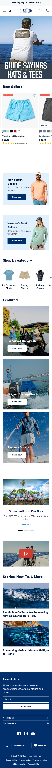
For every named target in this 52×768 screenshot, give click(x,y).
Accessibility (33, 764)
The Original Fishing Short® (15, 136)
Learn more (26, 525)
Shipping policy (19, 764)
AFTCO (21, 756)
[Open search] (10, 11)
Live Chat (42, 746)
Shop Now (17, 348)
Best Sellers (12, 87)
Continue (26, 706)
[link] (8, 279)
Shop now (17, 197)
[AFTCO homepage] (26, 10)
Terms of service (39, 760)
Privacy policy (25, 760)
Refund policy (11, 760)
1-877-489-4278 (17, 746)
